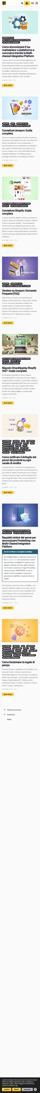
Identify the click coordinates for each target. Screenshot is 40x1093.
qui (17, 1085)
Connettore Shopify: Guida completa (16, 212)
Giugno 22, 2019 (7, 398)
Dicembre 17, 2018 (7, 487)
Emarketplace (8, 38)
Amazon (6, 123)
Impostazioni (27, 1089)
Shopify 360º (15, 361)
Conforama (17, 443)
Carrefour (30, 441)
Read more (8, 85)
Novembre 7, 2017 (7, 689)
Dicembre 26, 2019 (7, 318)
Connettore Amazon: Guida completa (17, 132)
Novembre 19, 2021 (8, 160)
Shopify (5, 206)
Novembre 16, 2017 (8, 602)
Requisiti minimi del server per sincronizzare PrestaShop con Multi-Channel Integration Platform (19, 542)
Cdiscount (6, 443)
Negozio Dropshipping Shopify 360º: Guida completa (19, 369)
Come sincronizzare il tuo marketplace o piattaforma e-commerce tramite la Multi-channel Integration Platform (18, 51)
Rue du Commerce (18, 452)
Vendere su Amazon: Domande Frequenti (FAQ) (19, 292)
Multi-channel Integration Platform (16, 40)
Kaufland (24, 448)
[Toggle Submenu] (4, 709)
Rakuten (6, 452)
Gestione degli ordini (10, 448)
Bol (23, 441)
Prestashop (7, 533)
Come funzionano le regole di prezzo (18, 664)
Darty (26, 443)
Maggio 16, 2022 (7, 80)
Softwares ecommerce (11, 42)
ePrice (18, 445)
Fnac (25, 445)
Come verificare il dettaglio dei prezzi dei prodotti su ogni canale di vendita (19, 460)
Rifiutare (16, 1089)
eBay (12, 123)
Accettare (6, 1089)
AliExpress (7, 441)
